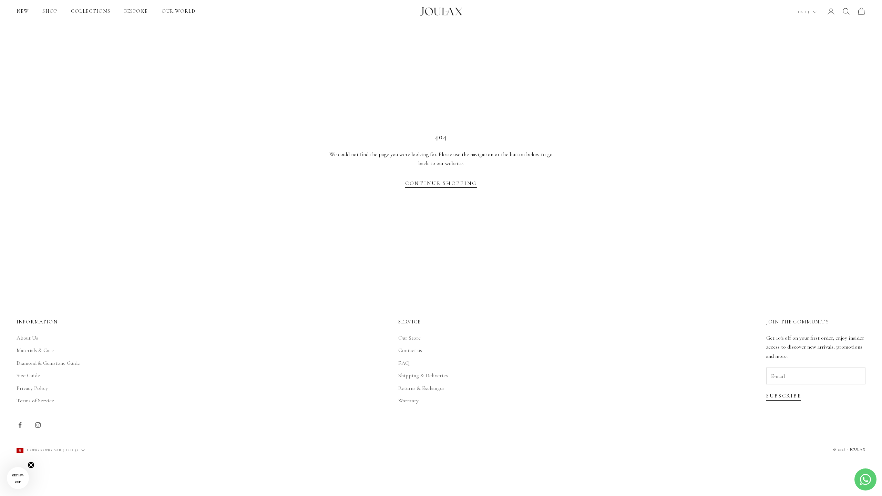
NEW (23, 11)
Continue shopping (441, 183)
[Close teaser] (31, 465)
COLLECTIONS (90, 11)
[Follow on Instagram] (37, 425)
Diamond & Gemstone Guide (48, 363)
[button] (18, 478)
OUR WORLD (178, 11)
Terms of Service (35, 400)
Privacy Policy (32, 388)
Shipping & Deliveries (423, 375)
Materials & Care (35, 350)
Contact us (410, 350)
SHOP (49, 11)
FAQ (404, 363)
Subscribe (783, 396)
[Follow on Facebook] (20, 425)
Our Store (409, 337)
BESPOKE (136, 11)
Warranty (408, 400)
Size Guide (28, 375)
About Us (27, 337)
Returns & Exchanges (421, 388)
